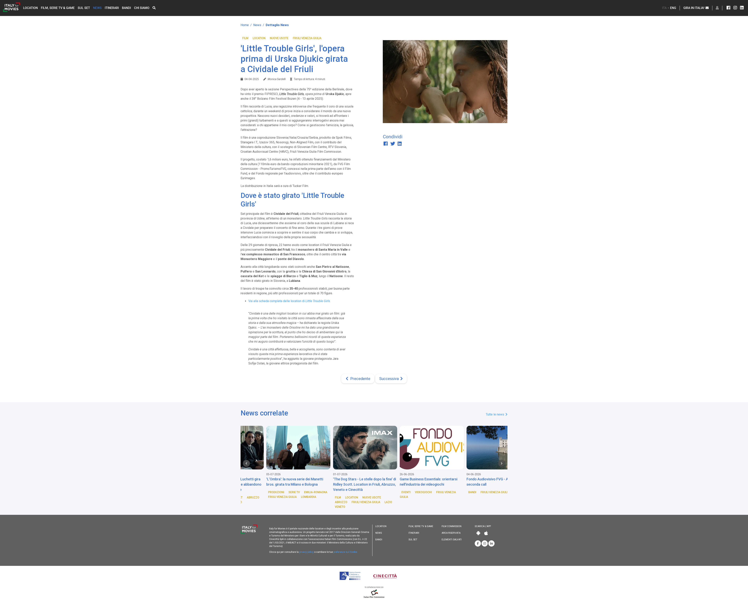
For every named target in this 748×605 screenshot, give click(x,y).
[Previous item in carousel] (246, 463)
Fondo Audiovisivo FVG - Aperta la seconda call (445, 481)
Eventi (357, 492)
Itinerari (112, 8)
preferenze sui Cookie (345, 552)
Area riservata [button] (451, 533)
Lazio (339, 502)
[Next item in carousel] (501, 463)
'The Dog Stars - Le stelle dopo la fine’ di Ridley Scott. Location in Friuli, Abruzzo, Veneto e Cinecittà (315, 484)
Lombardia (259, 496)
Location (30, 8)
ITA (664, 8)
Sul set (84, 8)
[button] (154, 8)
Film (245, 38)
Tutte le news (495, 414)
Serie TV (245, 492)
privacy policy (306, 552)
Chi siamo (141, 8)
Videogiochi (374, 492)
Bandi (126, 8)
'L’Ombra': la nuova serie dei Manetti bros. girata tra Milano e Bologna (246, 481)
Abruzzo (292, 502)
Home (245, 25)
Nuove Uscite (279, 38)
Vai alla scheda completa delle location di (289, 301)
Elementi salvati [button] (452, 539)
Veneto (291, 506)
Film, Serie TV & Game (58, 8)
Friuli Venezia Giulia (307, 38)
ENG (673, 8)
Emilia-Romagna (267, 492)
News (97, 8)
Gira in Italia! (694, 8)
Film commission (451, 526)
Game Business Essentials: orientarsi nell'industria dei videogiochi (380, 481)
